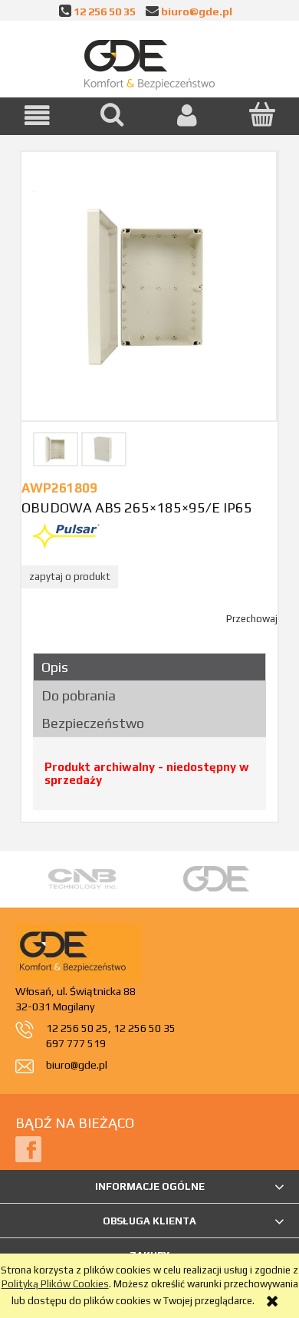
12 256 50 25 (77, 1028)
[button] (37, 115)
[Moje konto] (187, 115)
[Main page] (149, 61)
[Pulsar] (66, 535)
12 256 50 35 (105, 11)
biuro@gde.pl (196, 11)
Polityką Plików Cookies (55, 1284)
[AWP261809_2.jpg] (104, 449)
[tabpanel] (149, 779)
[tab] (149, 667)
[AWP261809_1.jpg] (55, 449)
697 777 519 (76, 1043)
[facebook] (28, 1148)
